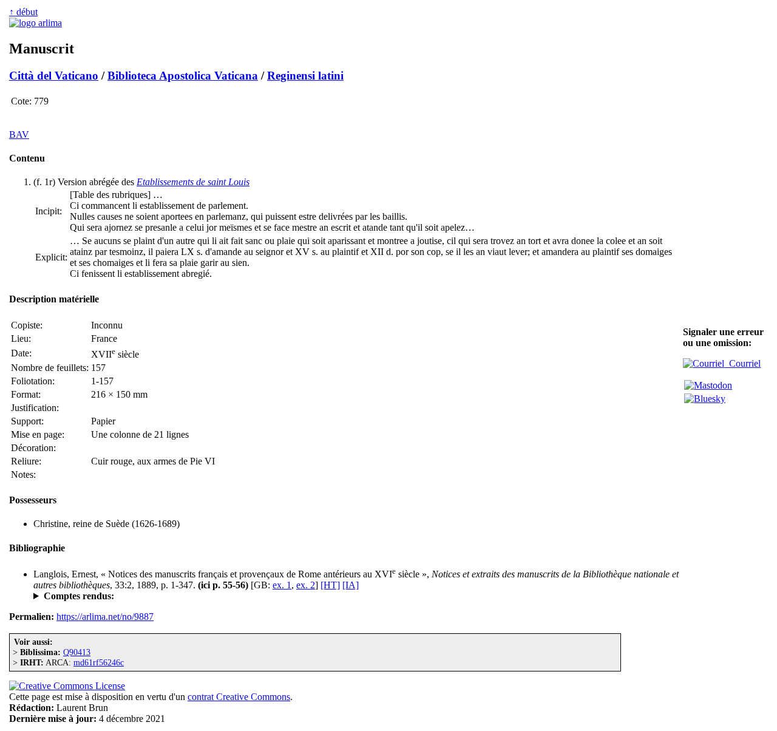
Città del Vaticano (53, 75)
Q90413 (76, 652)
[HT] (330, 585)
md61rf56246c (98, 662)
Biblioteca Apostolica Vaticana (182, 75)
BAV (19, 134)
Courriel (742, 363)
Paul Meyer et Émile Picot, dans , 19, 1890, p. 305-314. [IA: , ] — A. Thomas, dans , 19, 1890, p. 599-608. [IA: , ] (351, 596)
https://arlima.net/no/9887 (105, 616)
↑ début (23, 12)
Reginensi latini (305, 75)
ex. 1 (282, 585)
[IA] (350, 585)
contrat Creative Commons (239, 697)
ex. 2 (305, 585)
